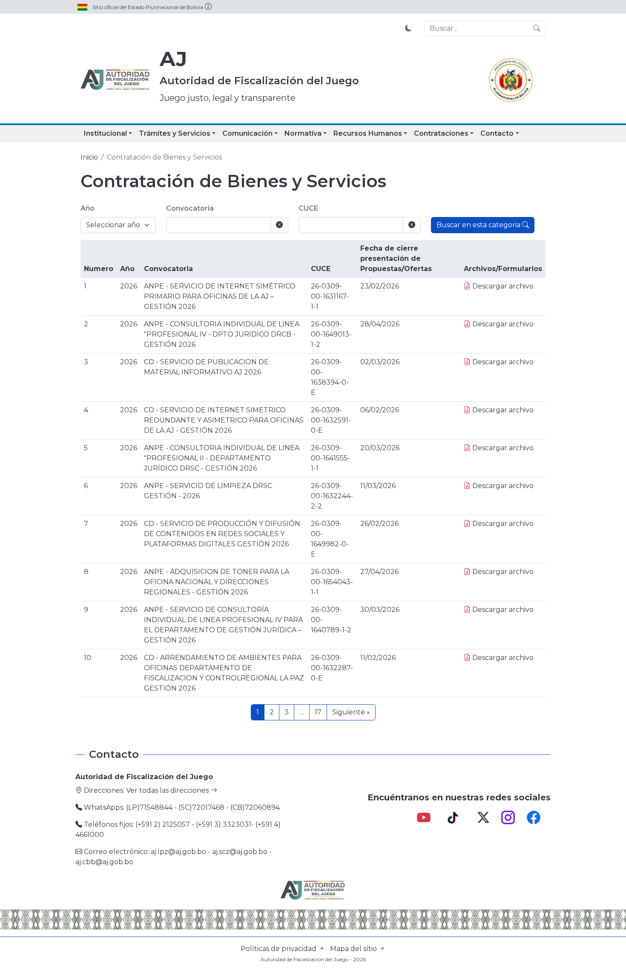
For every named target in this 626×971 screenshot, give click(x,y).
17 (318, 712)
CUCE (308, 208)
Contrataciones (441, 133)
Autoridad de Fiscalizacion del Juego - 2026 (313, 959)
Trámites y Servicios (174, 133)
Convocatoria (190, 208)
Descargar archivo (502, 286)
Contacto (497, 133)
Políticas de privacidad (279, 949)
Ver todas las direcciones (168, 790)
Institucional (105, 133)
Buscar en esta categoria (479, 225)
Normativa (303, 133)
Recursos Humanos (367, 133)
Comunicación (247, 133)
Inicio (89, 157)
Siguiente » (351, 712)
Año (87, 208)
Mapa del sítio (354, 949)
